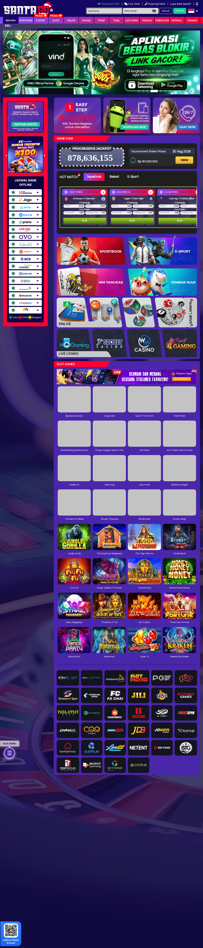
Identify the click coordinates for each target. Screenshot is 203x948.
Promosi (192, 20)
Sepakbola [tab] (94, 177)
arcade (86, 20)
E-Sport (41, 20)
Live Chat (133, 3)
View (184, 156)
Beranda (11, 20)
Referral (177, 20)
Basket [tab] (114, 177)
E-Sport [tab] (133, 177)
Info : (8, 26)
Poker (101, 20)
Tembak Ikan (162, 20)
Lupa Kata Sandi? (181, 3)
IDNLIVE (71, 20)
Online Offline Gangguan (26, 317)
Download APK (110, 3)
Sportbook (26, 20)
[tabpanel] (129, 207)
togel (116, 20)
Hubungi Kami (156, 3)
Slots (56, 20)
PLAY (85, 221)
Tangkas (147, 20)
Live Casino (131, 20)
